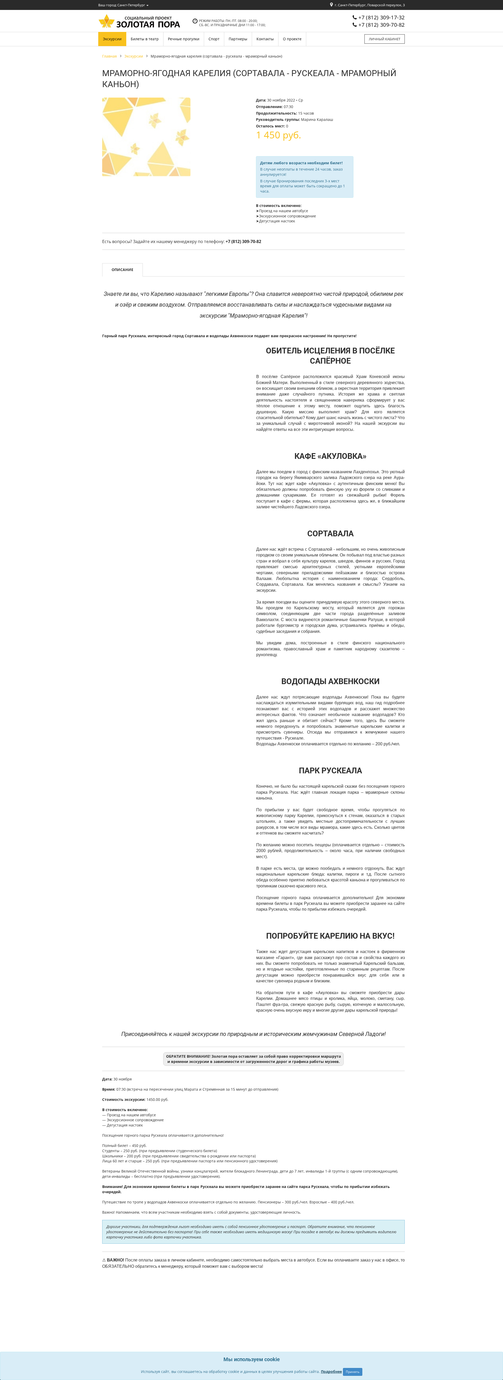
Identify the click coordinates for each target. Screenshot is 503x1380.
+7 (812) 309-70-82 (381, 24)
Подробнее (331, 1371)
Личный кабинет (384, 39)
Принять (352, 1372)
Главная (109, 56)
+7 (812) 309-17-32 (381, 17)
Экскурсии (133, 56)
